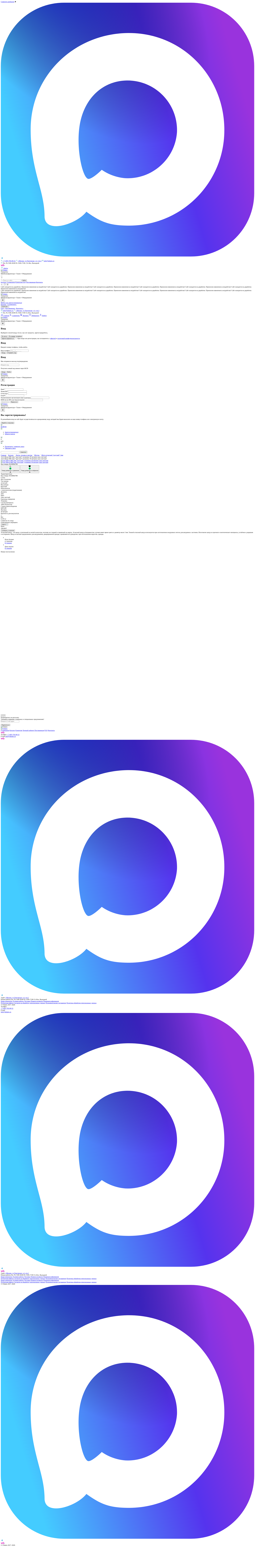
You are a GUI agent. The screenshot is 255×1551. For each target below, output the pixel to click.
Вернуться (14, 402)
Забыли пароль (10, 434)
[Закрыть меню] (3, 300)
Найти (24, 280)
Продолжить (5, 402)
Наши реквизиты (6, 1001)
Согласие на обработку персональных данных (29, 1003)
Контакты (39, 282)
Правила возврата (37, 1001)
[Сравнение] (2, 285)
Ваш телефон (5, 350)
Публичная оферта (7, 1003)
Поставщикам (31, 282)
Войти (9, 372)
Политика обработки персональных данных (82, 1003)
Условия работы (18, 1001)
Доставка (27, 1001)
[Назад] (2, 715)
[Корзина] (7, 285)
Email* (3, 395)
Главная (3, 455)
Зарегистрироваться (8, 338)
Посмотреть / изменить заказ (14, 446)
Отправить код (11, 353)
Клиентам (19, 282)
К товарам (8, 543)
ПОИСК (22, 452)
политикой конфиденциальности (68, 338)
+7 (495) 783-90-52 (13, 734)
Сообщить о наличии (8, 530)
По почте (4, 336)
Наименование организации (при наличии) (15, 398)
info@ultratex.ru (8, 310)
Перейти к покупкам (8, 423)
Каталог (3, 282)
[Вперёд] (4, 715)
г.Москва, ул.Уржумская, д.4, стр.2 (27, 310)
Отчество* (4, 393)
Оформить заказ (10, 448)
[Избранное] (5, 285)
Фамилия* (4, 391)
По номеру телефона (15, 336)
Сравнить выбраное (7, 2)
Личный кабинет (29, 730)
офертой (53, 338)
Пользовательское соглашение (56, 1003)
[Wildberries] (2, 739)
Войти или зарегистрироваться (11, 303)
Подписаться (5, 725)
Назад (3, 353)
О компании (11, 282)
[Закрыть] (3, 323)
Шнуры (36, 455)
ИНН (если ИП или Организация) (12, 400)
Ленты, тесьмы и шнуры (24, 455)
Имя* (2, 389)
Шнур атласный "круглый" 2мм (52, 455)
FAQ (24, 282)
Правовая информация (51, 1001)
